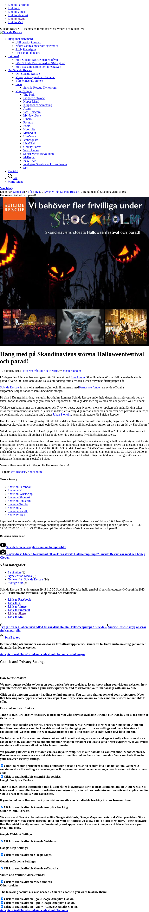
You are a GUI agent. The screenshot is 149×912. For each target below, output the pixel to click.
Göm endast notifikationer (51, 654)
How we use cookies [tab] (13, 678)
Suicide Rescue (9, 387)
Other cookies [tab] (9, 885)
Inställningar (76, 654)
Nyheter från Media (20, 576)
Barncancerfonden (90, 387)
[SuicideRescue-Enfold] (11, 32)
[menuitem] (78, 46)
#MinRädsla (18, 471)
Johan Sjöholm (72, 370)
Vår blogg (6, 188)
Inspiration (14, 572)
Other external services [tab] (15, 810)
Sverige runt (15, 583)
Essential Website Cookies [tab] (17, 708)
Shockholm (78, 377)
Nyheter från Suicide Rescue (40, 370)
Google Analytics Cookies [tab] (16, 780)
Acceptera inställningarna (17, 654)
